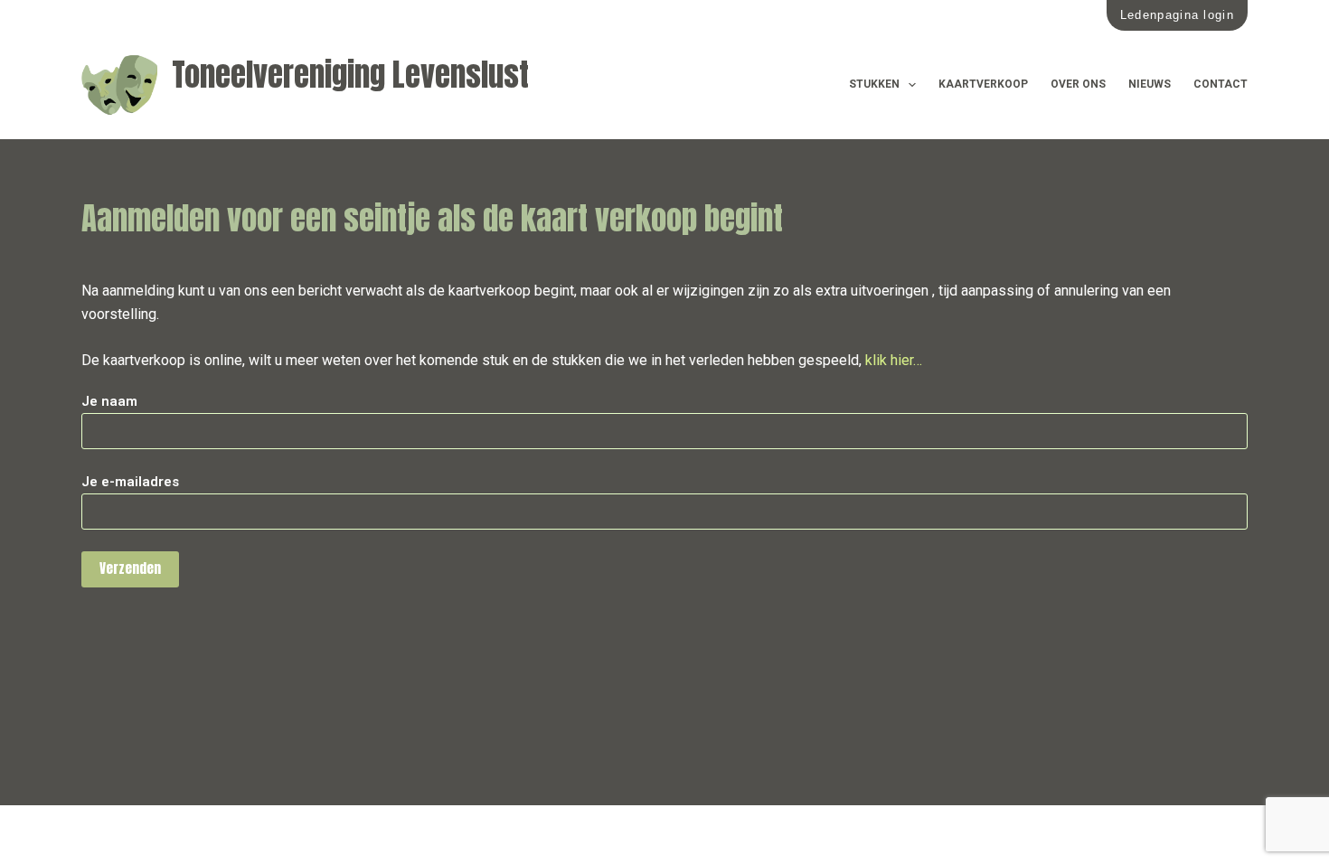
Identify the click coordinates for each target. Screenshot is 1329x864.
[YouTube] (169, 834)
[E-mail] (129, 834)
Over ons (1078, 84)
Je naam (109, 401)
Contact (1220, 84)
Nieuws (1149, 84)
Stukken (874, 84)
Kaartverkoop (983, 84)
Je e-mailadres (130, 482)
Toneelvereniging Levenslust (350, 75)
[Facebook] (88, 834)
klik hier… (893, 360)
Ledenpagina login (1177, 15)
